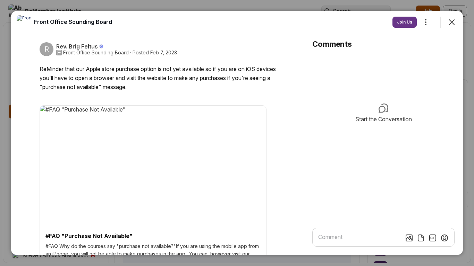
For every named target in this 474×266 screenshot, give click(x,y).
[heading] (73, 22)
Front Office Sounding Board (96, 52)
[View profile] (24, 22)
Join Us (404, 22)
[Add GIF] (432, 237)
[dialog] (237, 133)
